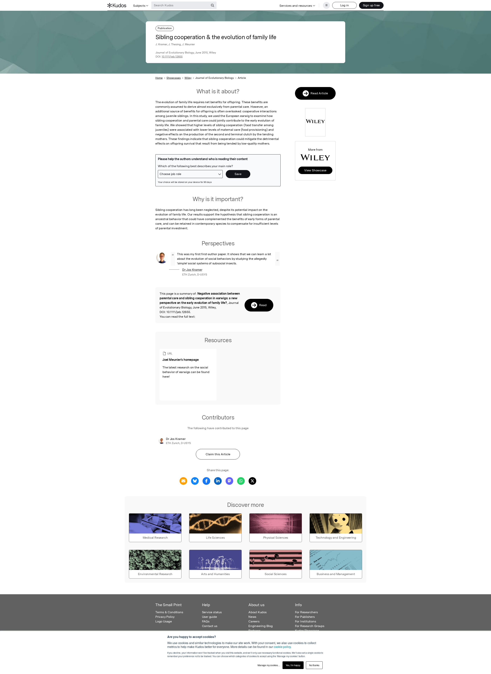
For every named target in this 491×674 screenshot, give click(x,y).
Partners (254, 630)
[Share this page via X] (252, 480)
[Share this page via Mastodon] (229, 480)
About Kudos (257, 612)
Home (159, 77)
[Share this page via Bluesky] (195, 480)
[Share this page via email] (183, 480)
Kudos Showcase (307, 630)
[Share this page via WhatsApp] (241, 480)
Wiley (188, 77)
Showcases (173, 77)
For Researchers (306, 612)
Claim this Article (218, 454)
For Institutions (305, 621)
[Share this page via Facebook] (206, 480)
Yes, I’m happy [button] (293, 665)
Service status (212, 612)
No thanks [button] (314, 665)
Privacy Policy (165, 617)
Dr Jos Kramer (192, 270)
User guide (209, 617)
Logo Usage (163, 621)
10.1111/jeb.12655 (172, 56)
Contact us (209, 626)
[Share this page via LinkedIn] (218, 480)
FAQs (205, 621)
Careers (254, 621)
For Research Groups (309, 626)
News (252, 617)
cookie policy (282, 646)
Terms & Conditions (169, 612)
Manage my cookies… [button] (269, 665)
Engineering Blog (260, 626)
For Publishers (305, 617)
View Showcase (315, 170)
